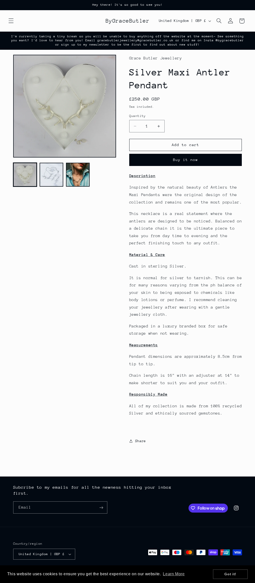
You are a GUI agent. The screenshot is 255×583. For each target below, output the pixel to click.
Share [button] (140, 441)
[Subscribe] (101, 507)
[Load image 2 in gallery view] (52, 175)
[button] (11, 21)
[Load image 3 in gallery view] (78, 175)
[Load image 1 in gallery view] (25, 175)
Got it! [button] (230, 574)
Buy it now (185, 160)
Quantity (137, 116)
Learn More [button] (174, 574)
